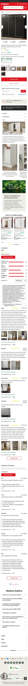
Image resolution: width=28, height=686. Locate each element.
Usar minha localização (9, 94)
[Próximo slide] (26, 27)
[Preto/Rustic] (24, 69)
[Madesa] (5, 4)
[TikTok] (22, 663)
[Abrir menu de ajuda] (25, 678)
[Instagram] (5, 663)
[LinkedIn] (17, 663)
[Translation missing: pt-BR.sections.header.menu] (2, 7)
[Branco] (8, 69)
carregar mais (14, 458)
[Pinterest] (14, 663)
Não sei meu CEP (22, 94)
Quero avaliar (8, 257)
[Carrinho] (25, 7)
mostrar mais (14, 578)
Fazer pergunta (8, 474)
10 (20, 38)
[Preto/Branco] (13, 69)
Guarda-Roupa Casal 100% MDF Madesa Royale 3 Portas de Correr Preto (16, 12)
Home (2, 12)
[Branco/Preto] (3, 74)
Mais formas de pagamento (6, 62)
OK (23, 91)
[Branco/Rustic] (19, 69)
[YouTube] (11, 663)
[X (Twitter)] (20, 663)
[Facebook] (8, 663)
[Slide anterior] (1, 27)
